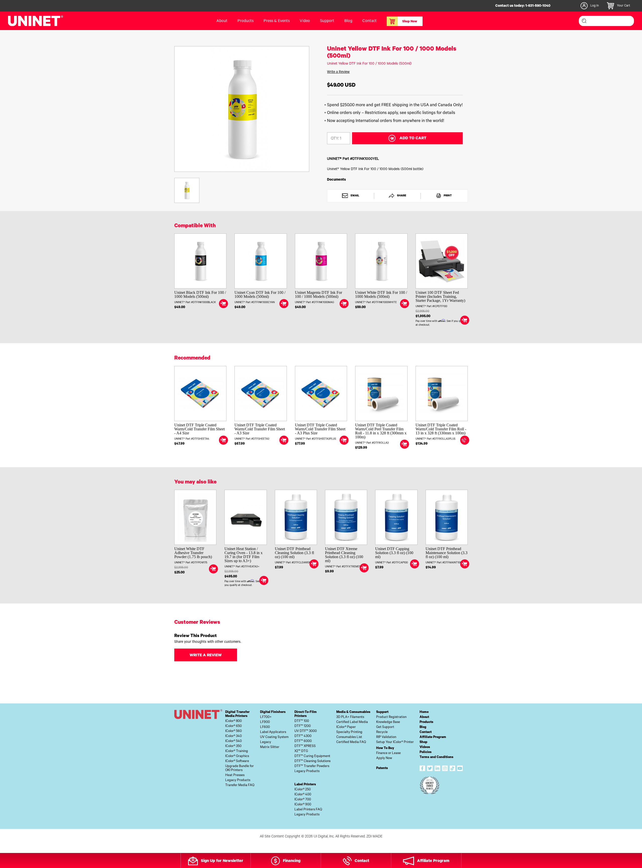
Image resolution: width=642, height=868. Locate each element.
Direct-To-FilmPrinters (305, 714)
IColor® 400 (302, 795)
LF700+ (266, 717)
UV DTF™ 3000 (305, 731)
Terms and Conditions (436, 757)
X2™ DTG (301, 751)
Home (424, 712)
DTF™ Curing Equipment (312, 756)
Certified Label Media (352, 722)
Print (447, 196)
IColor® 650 (233, 726)
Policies (426, 752)
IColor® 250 (302, 790)
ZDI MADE (374, 837)
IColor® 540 (233, 741)
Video (305, 21)
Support (327, 21)
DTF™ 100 (301, 721)
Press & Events (277, 21)
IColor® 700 (302, 800)
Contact (369, 21)
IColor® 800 (233, 721)
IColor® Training (236, 751)
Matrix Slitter (269, 747)
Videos (425, 747)
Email (354, 196)
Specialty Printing (349, 732)
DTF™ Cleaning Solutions (312, 761)
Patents (382, 768)
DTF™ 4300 (302, 736)
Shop (423, 742)
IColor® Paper (346, 727)
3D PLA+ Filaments (350, 717)
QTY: (335, 139)
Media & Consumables (353, 712)
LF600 (265, 727)
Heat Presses (235, 775)
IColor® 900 (302, 805)
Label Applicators (273, 732)
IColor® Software (237, 761)
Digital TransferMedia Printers (237, 714)
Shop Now (409, 22)
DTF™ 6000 (303, 741)
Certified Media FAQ (351, 742)
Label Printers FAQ (308, 810)
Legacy (265, 742)
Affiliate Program (433, 737)
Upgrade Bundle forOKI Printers (239, 768)
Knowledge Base (388, 722)
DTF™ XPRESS (305, 746)
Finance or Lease (388, 753)
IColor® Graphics (237, 756)
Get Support (385, 727)
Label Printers (305, 785)
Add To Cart (412, 138)
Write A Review (206, 655)
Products (426, 722)
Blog (348, 21)
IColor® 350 (233, 746)
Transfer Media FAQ (239, 785)
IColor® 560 (233, 731)
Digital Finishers (273, 712)
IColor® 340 (233, 736)
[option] (242, 109)
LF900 (265, 722)
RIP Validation (386, 737)
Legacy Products (237, 780)
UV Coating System (274, 737)
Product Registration (391, 717)
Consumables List (349, 737)
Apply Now (384, 758)
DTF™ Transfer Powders (311, 766)
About (221, 21)
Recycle (382, 732)
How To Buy (385, 748)
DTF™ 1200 (302, 726)
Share (401, 196)
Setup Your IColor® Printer (395, 742)
